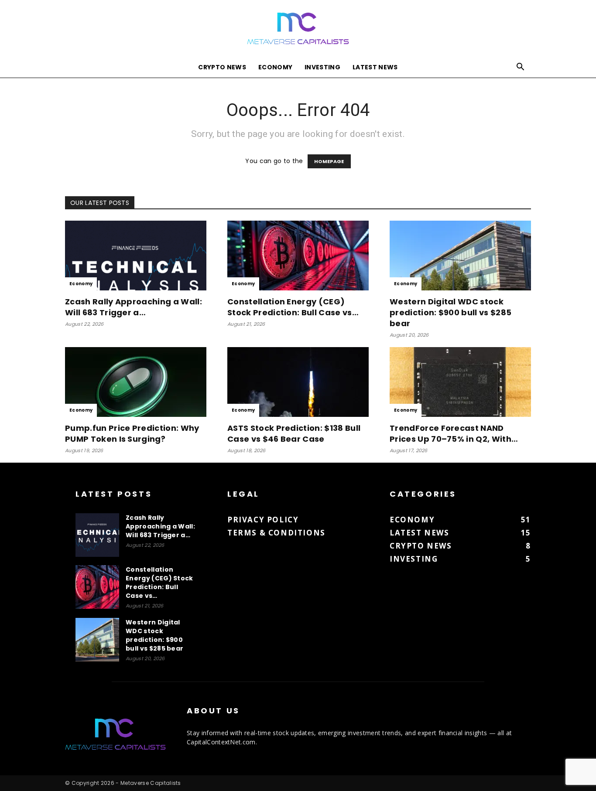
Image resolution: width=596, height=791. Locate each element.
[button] (520, 68)
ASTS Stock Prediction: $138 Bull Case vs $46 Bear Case (293, 433)
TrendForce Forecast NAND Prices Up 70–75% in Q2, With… (454, 433)
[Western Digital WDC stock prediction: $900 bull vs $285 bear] (460, 255)
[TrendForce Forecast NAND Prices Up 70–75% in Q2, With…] (460, 382)
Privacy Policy (262, 520)
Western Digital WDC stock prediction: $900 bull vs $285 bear (450, 312)
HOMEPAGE (329, 161)
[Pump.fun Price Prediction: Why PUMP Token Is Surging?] (135, 382)
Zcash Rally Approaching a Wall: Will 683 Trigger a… (133, 307)
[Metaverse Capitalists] (298, 29)
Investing (322, 67)
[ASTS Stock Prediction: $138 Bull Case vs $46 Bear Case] (298, 382)
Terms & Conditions (276, 533)
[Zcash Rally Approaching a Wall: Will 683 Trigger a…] (135, 255)
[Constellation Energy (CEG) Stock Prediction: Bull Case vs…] (298, 255)
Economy (275, 67)
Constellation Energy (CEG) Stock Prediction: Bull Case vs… (293, 307)
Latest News (375, 67)
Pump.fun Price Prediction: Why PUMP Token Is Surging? (132, 433)
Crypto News (222, 67)
